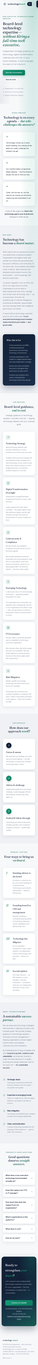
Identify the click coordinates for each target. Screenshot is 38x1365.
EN (29, 4)
